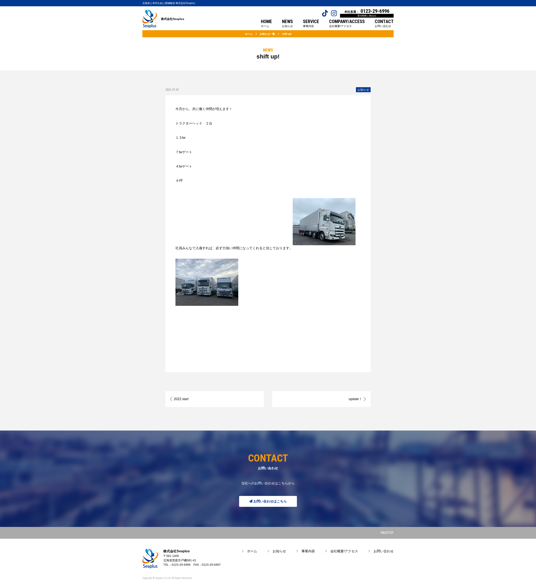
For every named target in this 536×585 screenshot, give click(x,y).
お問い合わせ (382, 551)
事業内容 (306, 551)
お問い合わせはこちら (270, 501)
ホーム (250, 551)
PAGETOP (387, 533)
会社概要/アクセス (342, 551)
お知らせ (363, 89)
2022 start (181, 399)
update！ (355, 399)
